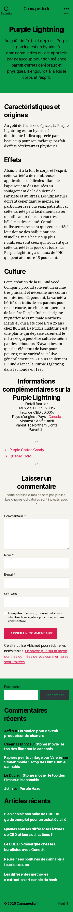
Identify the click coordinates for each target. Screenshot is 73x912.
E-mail (10, 575)
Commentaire (15, 516)
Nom (9, 555)
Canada (54, 416)
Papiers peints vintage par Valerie (33, 757)
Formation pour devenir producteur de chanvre (31, 733)
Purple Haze (30, 788)
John (8, 788)
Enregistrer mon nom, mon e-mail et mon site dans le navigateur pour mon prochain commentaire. (36, 617)
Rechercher (12, 687)
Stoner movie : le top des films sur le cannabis (34, 746)
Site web (10, 594)
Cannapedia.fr (37, 9)
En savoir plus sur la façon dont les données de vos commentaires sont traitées (36, 656)
